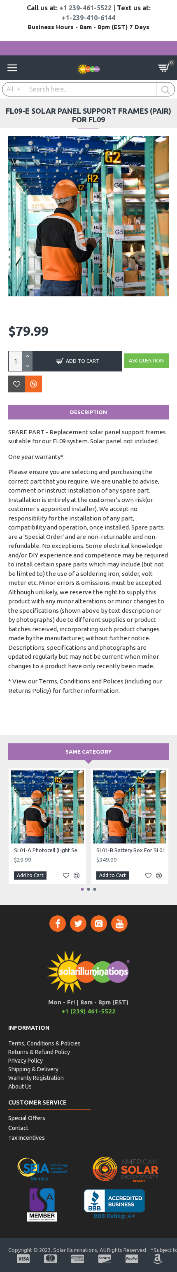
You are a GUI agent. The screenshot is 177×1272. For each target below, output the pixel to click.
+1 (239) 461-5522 (88, 1011)
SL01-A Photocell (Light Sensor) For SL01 (49, 850)
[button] (82, 889)
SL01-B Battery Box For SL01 (130, 850)
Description (88, 412)
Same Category (88, 751)
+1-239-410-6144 (88, 17)
